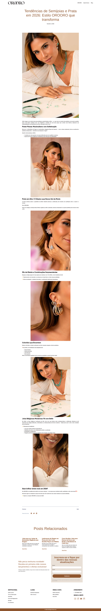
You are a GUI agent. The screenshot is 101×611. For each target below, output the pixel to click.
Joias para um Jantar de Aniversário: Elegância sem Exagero (30, 540)
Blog (92, 2)
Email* (53, 569)
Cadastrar (67, 576)
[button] (31, 513)
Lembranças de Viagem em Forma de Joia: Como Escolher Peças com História (50, 540)
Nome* (53, 565)
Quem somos (86, 2)
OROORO (79, 2)
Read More (24, 548)
